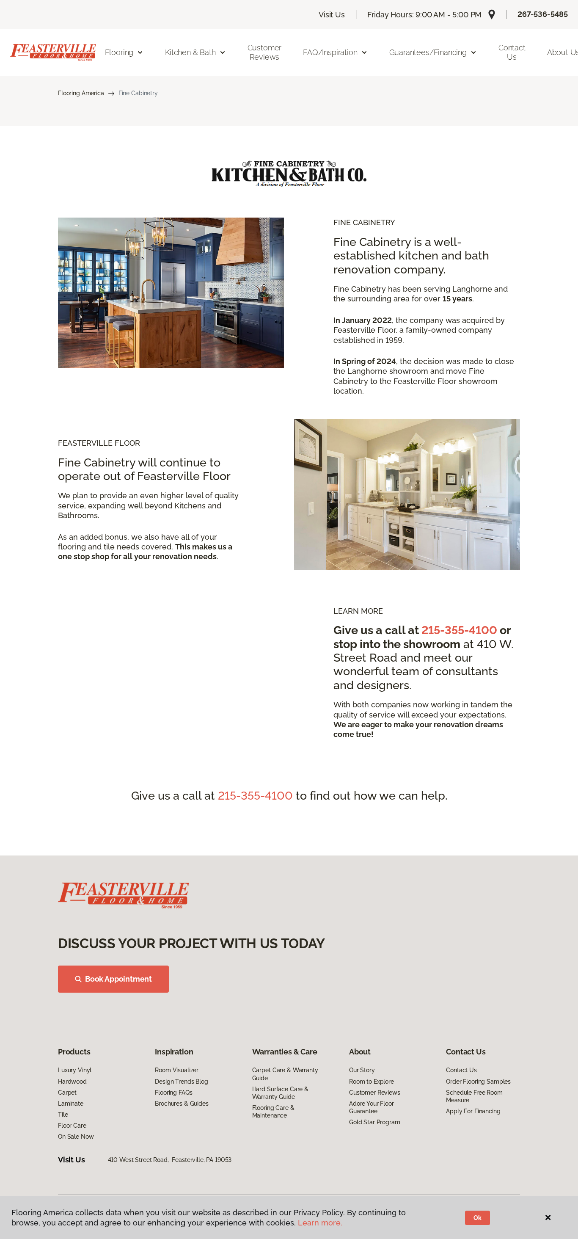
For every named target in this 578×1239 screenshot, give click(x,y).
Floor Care (72, 1125)
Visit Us (332, 14)
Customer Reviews (265, 52)
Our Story (362, 1070)
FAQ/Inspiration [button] (330, 52)
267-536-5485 (542, 14)
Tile (63, 1114)
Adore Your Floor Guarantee (371, 1107)
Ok (477, 1217)
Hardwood (72, 1081)
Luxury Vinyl (74, 1070)
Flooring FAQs (173, 1092)
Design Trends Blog (181, 1081)
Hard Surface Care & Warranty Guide (280, 1093)
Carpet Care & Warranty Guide (285, 1074)
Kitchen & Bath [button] (190, 52)
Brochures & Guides (181, 1103)
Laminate (70, 1103)
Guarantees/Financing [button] (428, 52)
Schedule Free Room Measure (474, 1096)
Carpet (67, 1092)
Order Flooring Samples (478, 1081)
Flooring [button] (119, 52)
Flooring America (81, 93)
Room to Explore (371, 1081)
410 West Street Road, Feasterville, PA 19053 (170, 1159)
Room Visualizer (176, 1070)
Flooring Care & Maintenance (273, 1111)
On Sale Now (76, 1136)
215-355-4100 (459, 630)
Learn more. (320, 1222)
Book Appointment (118, 978)
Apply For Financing (473, 1111)
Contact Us (512, 52)
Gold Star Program (374, 1122)
